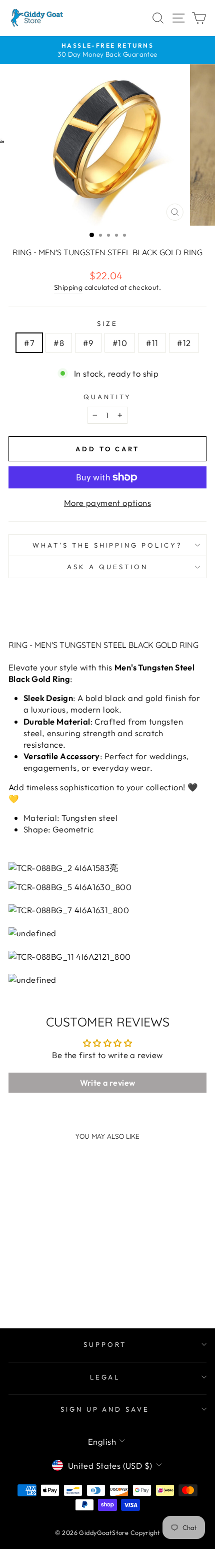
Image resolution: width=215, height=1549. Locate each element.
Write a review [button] (108, 1083)
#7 (29, 342)
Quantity (108, 397)
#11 (152, 342)
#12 (183, 342)
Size (107, 323)
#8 (59, 342)
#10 (119, 342)
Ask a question (107, 567)
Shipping (68, 287)
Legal (105, 1377)
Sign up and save (105, 1409)
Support (105, 1344)
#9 (88, 342)
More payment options (107, 502)
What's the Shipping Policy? (107, 545)
